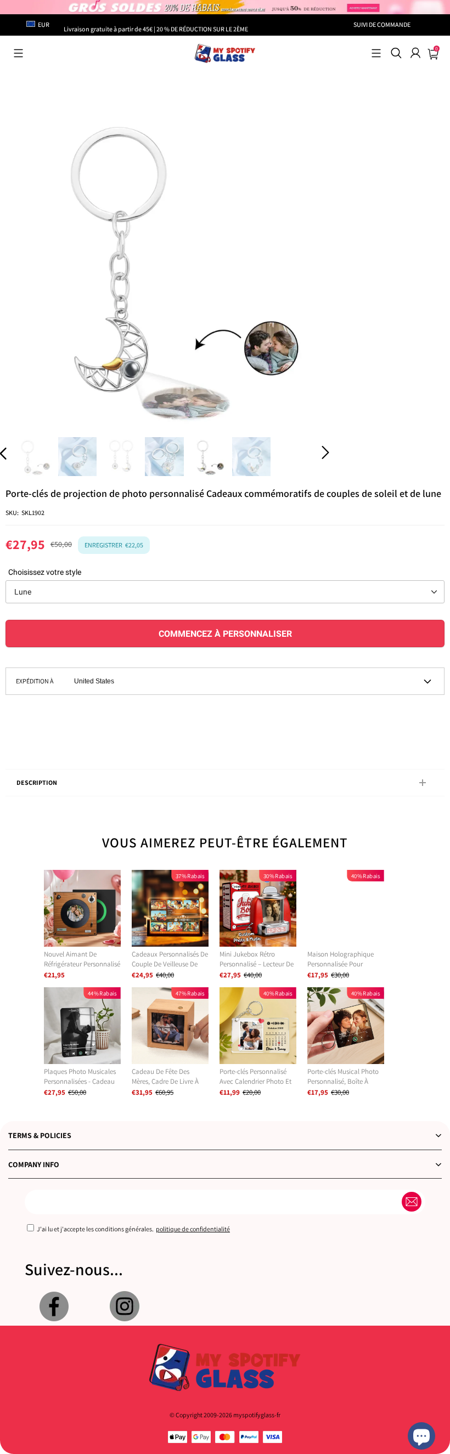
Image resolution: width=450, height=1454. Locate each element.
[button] (18, 53)
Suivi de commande (381, 24)
